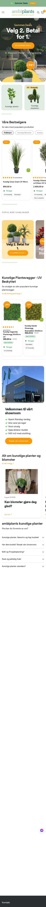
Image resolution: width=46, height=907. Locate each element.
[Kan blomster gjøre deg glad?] (21, 481)
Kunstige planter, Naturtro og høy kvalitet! (20, 537)
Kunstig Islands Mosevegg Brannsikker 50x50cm (34, 328)
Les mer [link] (7, 514)
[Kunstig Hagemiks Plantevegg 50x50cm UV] (12, 312)
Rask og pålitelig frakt (11, 559)
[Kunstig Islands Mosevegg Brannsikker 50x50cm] (34, 312)
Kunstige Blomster (24, 133)
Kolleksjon (8, 133)
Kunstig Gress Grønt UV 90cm (15, 182)
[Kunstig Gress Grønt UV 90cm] (16, 157)
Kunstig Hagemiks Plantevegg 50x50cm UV (12, 334)
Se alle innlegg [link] (7, 463)
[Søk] (38, 12)
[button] (23, 45)
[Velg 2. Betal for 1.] (18, 239)
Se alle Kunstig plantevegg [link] (11, 293)
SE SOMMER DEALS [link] (17, 253)
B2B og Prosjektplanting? (13, 552)
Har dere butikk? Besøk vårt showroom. (19, 544)
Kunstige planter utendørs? (14, 566)
